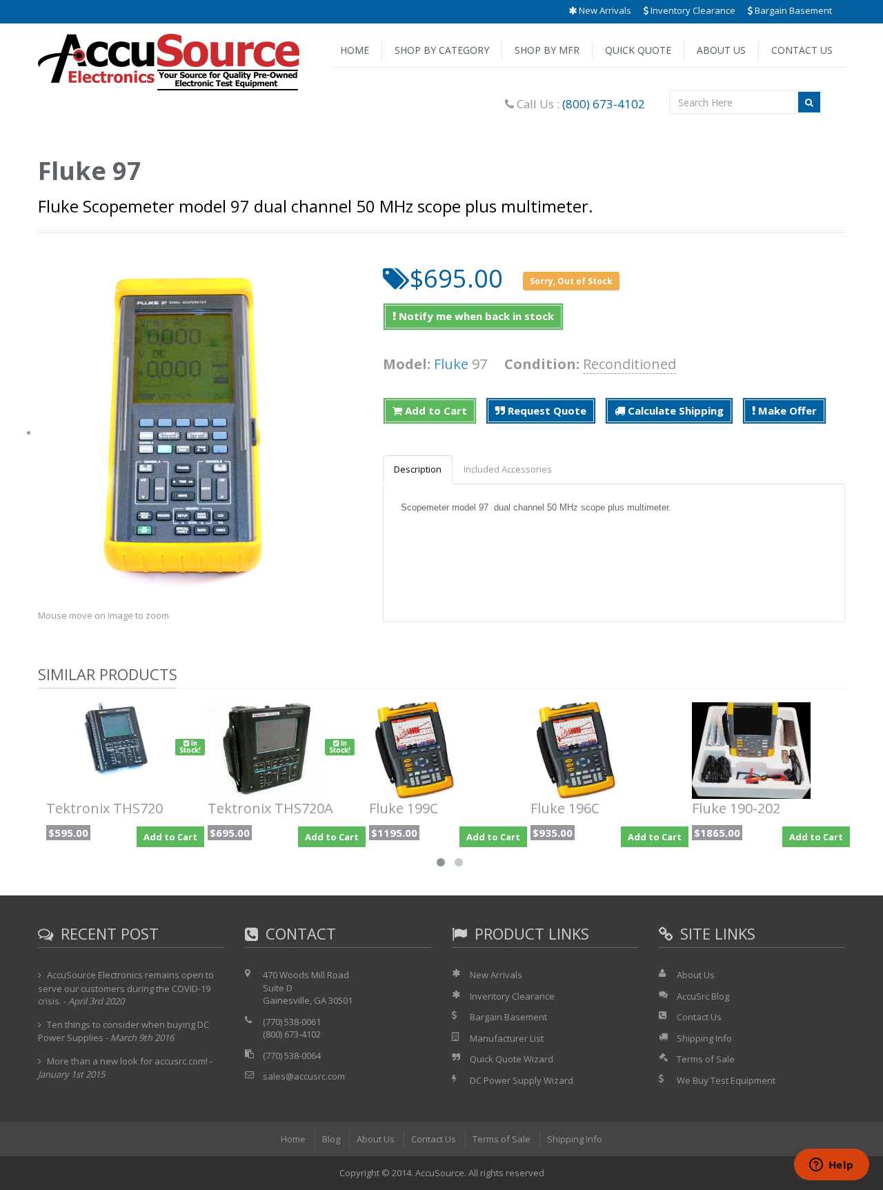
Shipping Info (704, 1038)
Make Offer (786, 410)
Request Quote (545, 410)
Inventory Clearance (691, 10)
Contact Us (802, 50)
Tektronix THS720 (104, 808)
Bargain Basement (792, 10)
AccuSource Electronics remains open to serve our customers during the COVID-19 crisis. (126, 988)
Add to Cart (434, 410)
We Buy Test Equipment (726, 1080)
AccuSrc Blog (703, 996)
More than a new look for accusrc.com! (127, 1061)
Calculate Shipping (674, 410)
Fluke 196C (564, 808)
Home (354, 50)
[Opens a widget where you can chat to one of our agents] (831, 1166)
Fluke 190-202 (736, 808)
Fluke (451, 364)
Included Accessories (508, 469)
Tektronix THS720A (270, 808)
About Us (721, 50)
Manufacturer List (507, 1038)
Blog (331, 1139)
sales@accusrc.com (304, 1076)
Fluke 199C (403, 808)
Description (418, 469)
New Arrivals (604, 10)
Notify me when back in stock (475, 316)
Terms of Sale (706, 1059)
